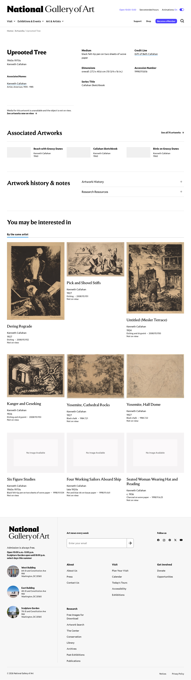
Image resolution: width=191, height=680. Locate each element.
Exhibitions (118, 594)
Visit (9, 21)
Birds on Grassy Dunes (166, 148)
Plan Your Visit (120, 570)
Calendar (117, 576)
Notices (162, 673)
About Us (72, 570)
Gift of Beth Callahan (146, 54)
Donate (161, 570)
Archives (71, 648)
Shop (148, 21)
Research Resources (95, 192)
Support (138, 21)
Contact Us (73, 582)
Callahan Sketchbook (105, 148)
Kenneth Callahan (16, 83)
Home (10, 30)
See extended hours (149, 9)
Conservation (74, 636)
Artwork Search (75, 624)
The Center (73, 630)
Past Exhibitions (75, 654)
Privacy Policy (178, 673)
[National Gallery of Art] (28, 532)
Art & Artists (53, 21)
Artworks (19, 30)
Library (70, 642)
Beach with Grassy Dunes (48, 148)
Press (70, 576)
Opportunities (165, 576)
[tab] (17, 234)
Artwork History (93, 182)
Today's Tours (119, 582)
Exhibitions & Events (29, 21)
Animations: (170, 9)
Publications (73, 661)
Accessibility (119, 588)
